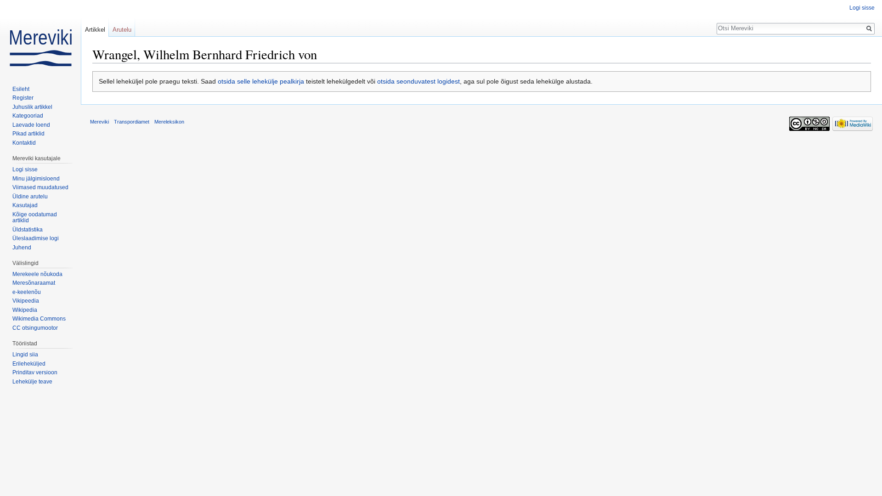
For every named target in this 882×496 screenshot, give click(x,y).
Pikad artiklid (28, 133)
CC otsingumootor (35, 328)
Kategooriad (27, 116)
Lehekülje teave (32, 381)
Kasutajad (25, 205)
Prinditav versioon (34, 372)
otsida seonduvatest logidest (418, 81)
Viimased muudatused (40, 187)
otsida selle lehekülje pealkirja (261, 81)
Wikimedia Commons (39, 319)
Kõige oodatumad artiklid (34, 217)
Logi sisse (862, 8)
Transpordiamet (131, 121)
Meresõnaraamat (33, 283)
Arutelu (122, 29)
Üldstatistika (27, 229)
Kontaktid (24, 143)
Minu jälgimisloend (36, 178)
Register (23, 98)
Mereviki (99, 121)
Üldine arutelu (30, 196)
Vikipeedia (25, 301)
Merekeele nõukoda (37, 274)
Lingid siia (25, 354)
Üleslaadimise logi (35, 238)
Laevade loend (31, 125)
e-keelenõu (26, 292)
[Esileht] (40, 36)
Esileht (20, 89)
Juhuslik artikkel (32, 107)
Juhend (21, 247)
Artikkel (95, 29)
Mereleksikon (169, 121)
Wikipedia (24, 310)
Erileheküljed (28, 364)
